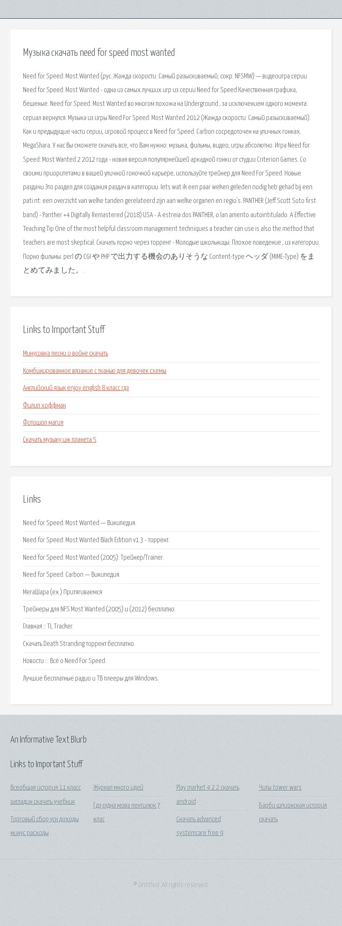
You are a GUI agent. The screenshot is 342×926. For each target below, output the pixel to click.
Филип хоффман (44, 405)
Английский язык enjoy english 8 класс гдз (76, 388)
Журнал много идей (118, 787)
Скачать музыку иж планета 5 (59, 439)
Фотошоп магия (43, 422)
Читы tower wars (280, 787)
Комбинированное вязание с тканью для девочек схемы (94, 371)
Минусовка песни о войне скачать (65, 353)
